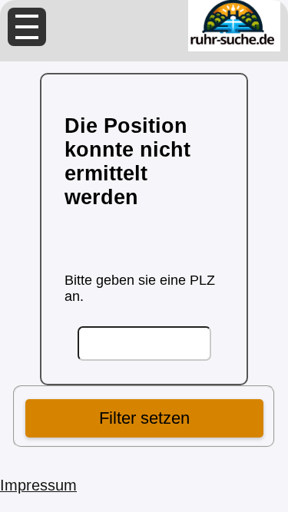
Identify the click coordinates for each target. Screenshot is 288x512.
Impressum (38, 485)
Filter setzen (144, 418)
